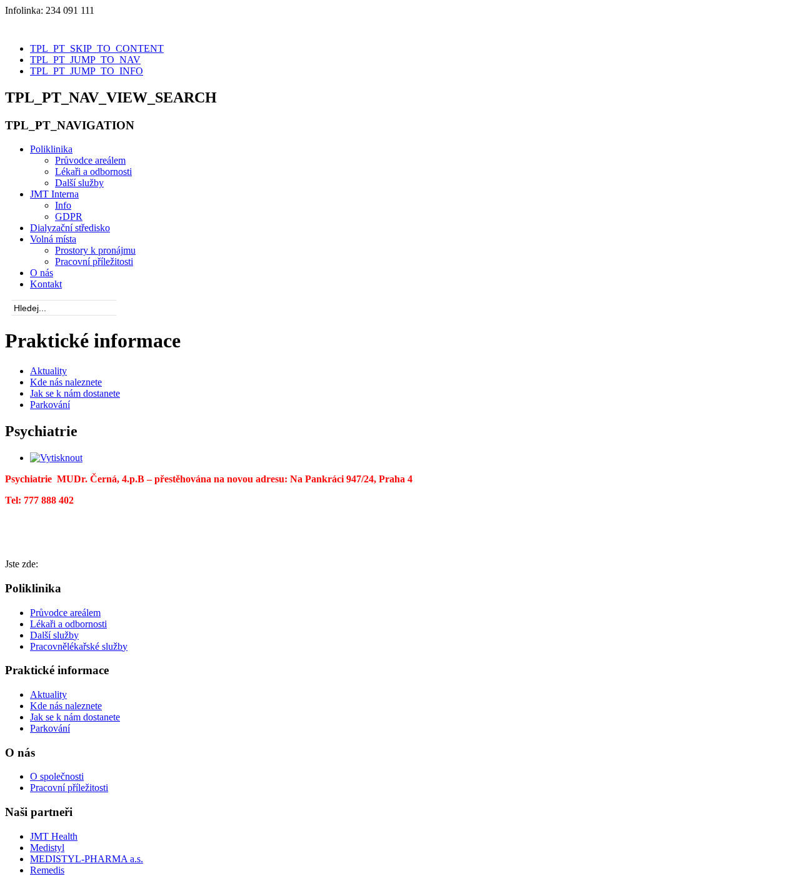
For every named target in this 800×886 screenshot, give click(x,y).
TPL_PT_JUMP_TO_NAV (85, 59)
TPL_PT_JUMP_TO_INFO (86, 71)
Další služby (54, 635)
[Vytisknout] (56, 457)
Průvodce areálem (65, 612)
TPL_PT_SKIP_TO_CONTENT (97, 48)
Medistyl (47, 847)
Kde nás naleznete (66, 382)
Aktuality (48, 371)
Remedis (47, 870)
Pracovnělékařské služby (79, 646)
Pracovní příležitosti (69, 787)
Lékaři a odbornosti (68, 624)
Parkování (50, 404)
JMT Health (54, 836)
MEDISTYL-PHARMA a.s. (86, 859)
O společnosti (57, 776)
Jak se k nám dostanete (75, 393)
